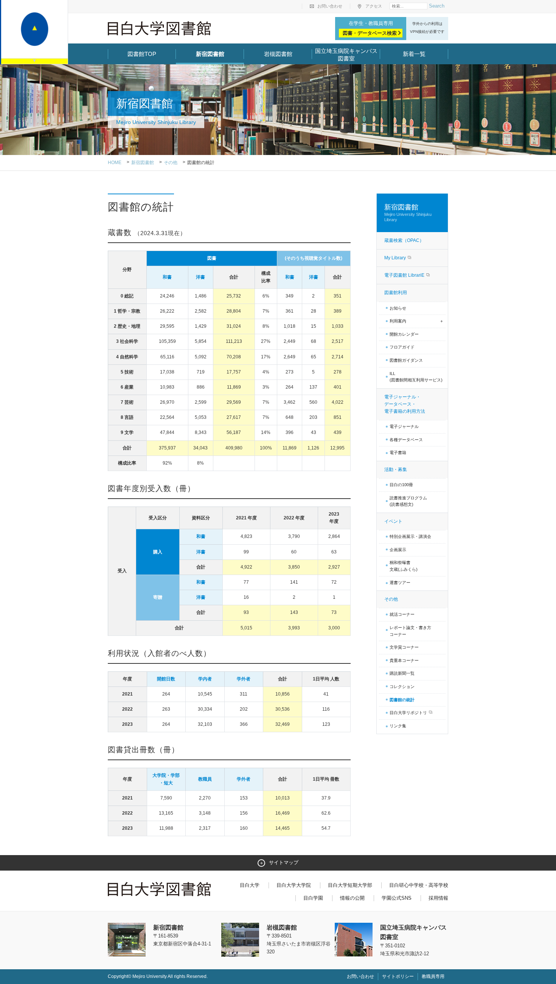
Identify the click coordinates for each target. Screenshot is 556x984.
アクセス (373, 6)
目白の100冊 (401, 484)
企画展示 (398, 549)
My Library (395, 257)
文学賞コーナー (404, 647)
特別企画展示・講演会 (410, 536)
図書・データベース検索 (370, 33)
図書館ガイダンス (406, 360)
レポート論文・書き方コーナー (410, 631)
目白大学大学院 (293, 885)
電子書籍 (398, 452)
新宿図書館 (210, 54)
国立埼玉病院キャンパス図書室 (346, 55)
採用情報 (438, 898)
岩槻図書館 (278, 54)
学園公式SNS (397, 898)
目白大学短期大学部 (350, 885)
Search (436, 6)
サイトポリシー (398, 976)
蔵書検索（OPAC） (404, 240)
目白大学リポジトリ (409, 712)
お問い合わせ (329, 6)
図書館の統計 (402, 699)
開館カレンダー (404, 334)
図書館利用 (395, 292)
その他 (170, 162)
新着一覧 (414, 54)
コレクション (402, 686)
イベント (393, 521)
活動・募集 (395, 469)
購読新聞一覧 (402, 673)
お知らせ (398, 308)
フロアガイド (402, 347)
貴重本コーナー (404, 660)
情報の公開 (352, 898)
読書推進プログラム (408, 501)
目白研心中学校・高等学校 (418, 885)
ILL (416, 377)
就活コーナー (402, 614)
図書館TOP (141, 54)
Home (114, 162)
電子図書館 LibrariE (405, 275)
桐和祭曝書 (404, 566)
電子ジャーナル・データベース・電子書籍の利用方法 (404, 404)
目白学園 (313, 898)
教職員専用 (433, 976)
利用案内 (398, 321)
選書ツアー (400, 582)
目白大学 (249, 885)
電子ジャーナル (404, 426)
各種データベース (406, 439)
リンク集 (398, 726)
